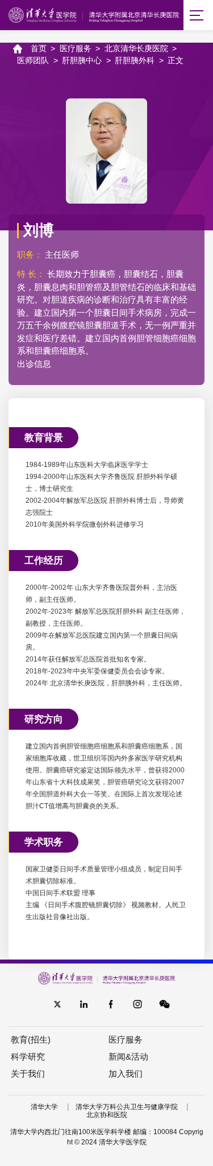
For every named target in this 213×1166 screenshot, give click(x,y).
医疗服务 (75, 48)
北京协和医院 (106, 1114)
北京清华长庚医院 (136, 48)
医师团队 (33, 60)
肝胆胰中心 (82, 60)
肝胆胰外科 (134, 60)
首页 (39, 48)
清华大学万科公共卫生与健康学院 (127, 1106)
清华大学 (44, 1106)
